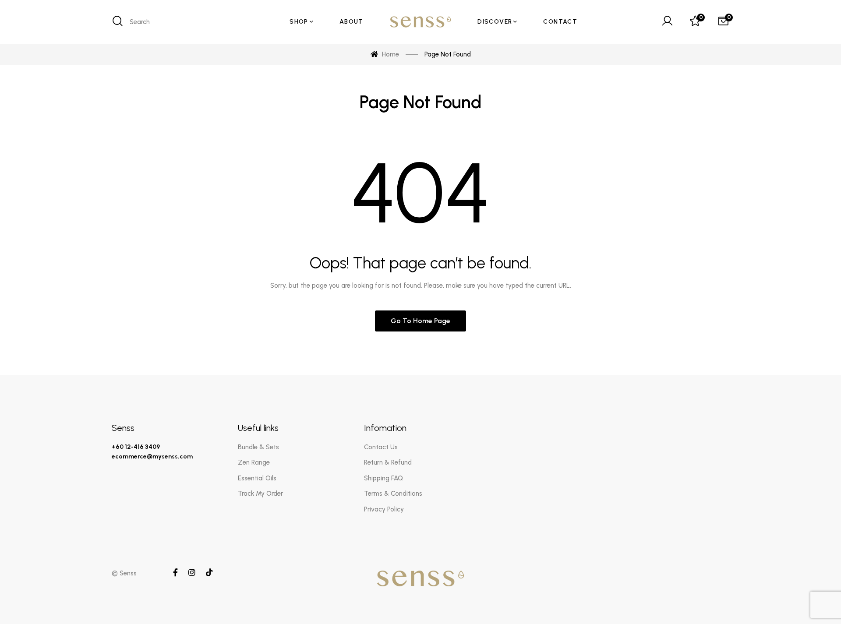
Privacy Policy (384, 509)
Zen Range (254, 462)
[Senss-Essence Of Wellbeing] (420, 22)
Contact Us (381, 447)
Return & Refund (388, 462)
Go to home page (420, 321)
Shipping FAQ (383, 478)
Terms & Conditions (393, 493)
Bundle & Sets (258, 447)
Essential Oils (257, 478)
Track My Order (260, 493)
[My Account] (667, 22)
